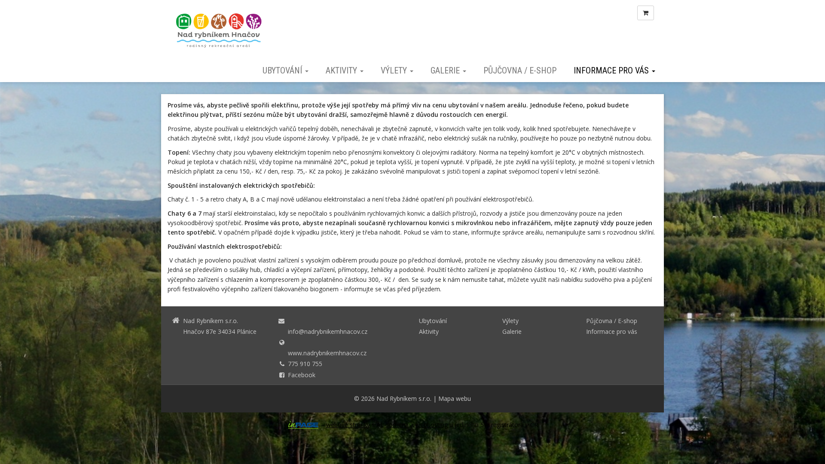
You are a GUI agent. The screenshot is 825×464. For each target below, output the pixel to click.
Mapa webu (454, 398)
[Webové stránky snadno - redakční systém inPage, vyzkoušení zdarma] (303, 425)
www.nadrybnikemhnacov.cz (327, 353)
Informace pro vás (612, 70)
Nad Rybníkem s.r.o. (403, 398)
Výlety (395, 70)
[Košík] (645, 13)
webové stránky (348, 425)
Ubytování (283, 70)
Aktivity (342, 70)
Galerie (446, 70)
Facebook (301, 375)
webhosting (432, 425)
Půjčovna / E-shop (519, 70)
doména (397, 425)
